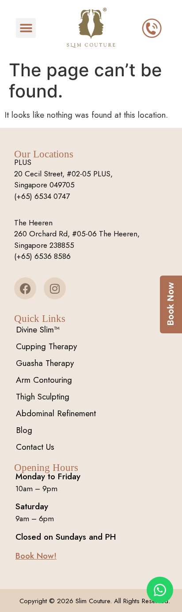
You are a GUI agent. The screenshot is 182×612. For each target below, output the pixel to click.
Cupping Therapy (46, 346)
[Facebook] (25, 288)
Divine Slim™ (38, 330)
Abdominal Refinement (56, 413)
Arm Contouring (44, 380)
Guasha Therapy (45, 363)
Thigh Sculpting (42, 397)
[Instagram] (55, 288)
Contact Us (35, 447)
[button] (26, 28)
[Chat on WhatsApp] (160, 590)
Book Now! (36, 556)
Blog (24, 430)
